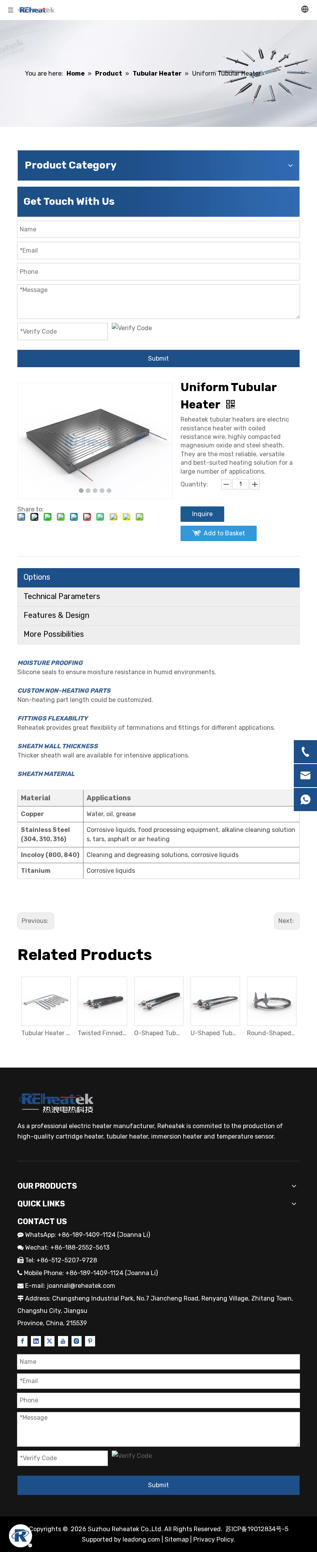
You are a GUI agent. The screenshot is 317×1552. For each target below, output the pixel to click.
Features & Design (56, 615)
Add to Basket (224, 533)
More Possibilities (54, 634)
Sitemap (177, 1539)
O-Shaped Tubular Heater (158, 1033)
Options (37, 577)
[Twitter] (49, 1340)
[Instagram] (77, 1340)
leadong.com (141, 1539)
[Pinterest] (90, 1340)
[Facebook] (22, 1340)
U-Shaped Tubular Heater (215, 1033)
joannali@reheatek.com (81, 1285)
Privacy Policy (213, 1539)
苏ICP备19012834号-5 (256, 1529)
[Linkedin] (36, 1340)
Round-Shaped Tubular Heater (271, 1033)
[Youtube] (63, 1340)
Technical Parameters (62, 596)
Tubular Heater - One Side (45, 1033)
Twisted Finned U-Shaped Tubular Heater (102, 1033)
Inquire (202, 514)
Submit (158, 358)
